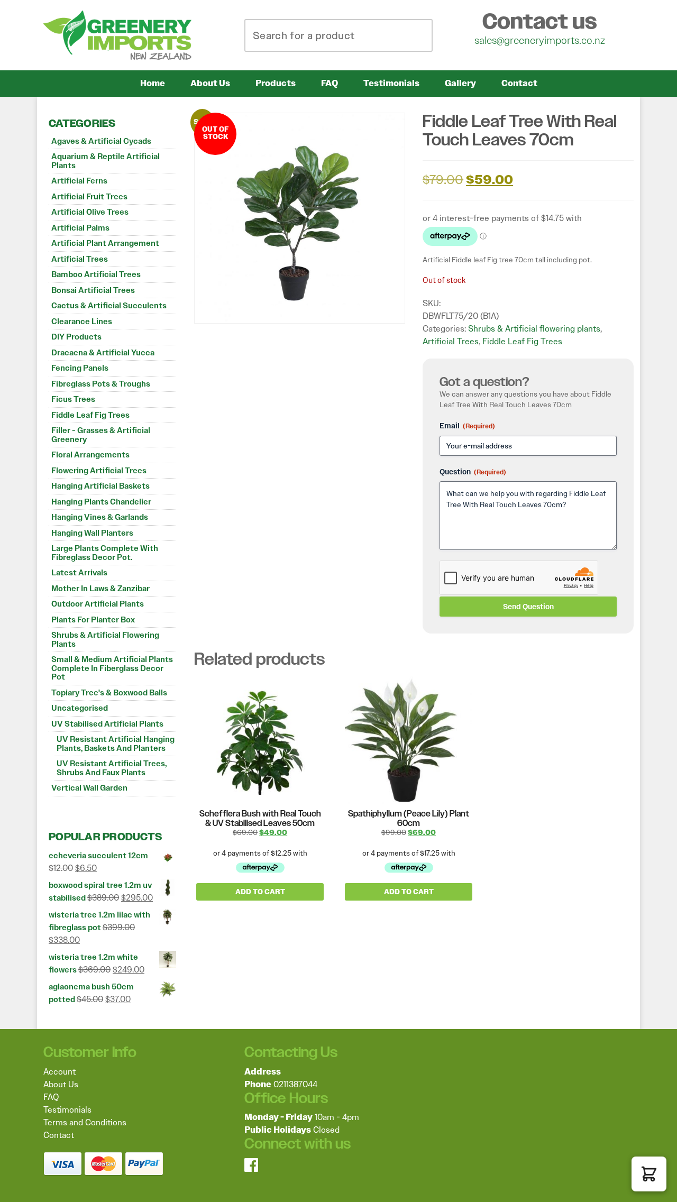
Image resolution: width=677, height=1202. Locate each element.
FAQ (329, 83)
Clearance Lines (81, 321)
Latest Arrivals (79, 572)
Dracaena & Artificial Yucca (102, 352)
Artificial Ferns (79, 181)
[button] (649, 1174)
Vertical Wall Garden (89, 788)
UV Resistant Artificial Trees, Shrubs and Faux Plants (112, 768)
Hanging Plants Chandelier (101, 502)
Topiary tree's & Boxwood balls (109, 692)
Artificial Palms (80, 228)
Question (473, 471)
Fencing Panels (79, 368)
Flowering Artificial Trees (99, 470)
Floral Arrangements (90, 454)
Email (467, 425)
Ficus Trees (73, 399)
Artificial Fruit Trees (89, 196)
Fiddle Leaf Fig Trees (90, 415)
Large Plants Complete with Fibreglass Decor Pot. (104, 553)
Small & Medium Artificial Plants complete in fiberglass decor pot (112, 668)
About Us (210, 83)
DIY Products (76, 337)
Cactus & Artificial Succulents (109, 305)
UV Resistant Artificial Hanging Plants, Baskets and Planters (116, 744)
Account (59, 1071)
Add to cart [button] (260, 891)
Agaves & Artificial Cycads (101, 141)
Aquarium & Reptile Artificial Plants (105, 161)
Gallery (460, 83)
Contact (519, 83)
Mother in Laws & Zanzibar (100, 588)
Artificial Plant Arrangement (105, 243)
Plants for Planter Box (93, 619)
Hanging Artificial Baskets (100, 486)
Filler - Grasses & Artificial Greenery (100, 435)
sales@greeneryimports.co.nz (539, 40)
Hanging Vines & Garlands (99, 517)
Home (152, 83)
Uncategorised (79, 708)
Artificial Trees (79, 259)
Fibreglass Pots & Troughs (100, 384)
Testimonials (391, 83)
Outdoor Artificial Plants (97, 604)
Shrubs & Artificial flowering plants (105, 639)
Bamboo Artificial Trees (96, 274)
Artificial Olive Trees (90, 212)
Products (275, 83)
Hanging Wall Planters (92, 533)
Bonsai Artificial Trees (93, 290)
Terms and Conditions (84, 1122)
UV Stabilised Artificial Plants (107, 724)
